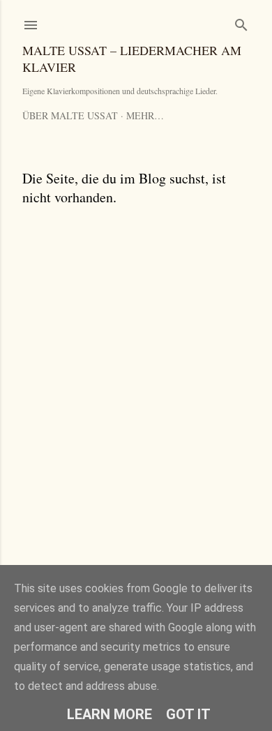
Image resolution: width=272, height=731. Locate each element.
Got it (188, 714)
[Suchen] (241, 22)
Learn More (109, 714)
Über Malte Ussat (70, 115)
